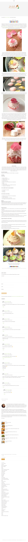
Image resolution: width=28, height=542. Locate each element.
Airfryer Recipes (3, 463)
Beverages (2, 474)
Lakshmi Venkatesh (7, 301)
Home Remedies (3, 485)
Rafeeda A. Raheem (7, 353)
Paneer (2, 512)
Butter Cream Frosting (7, 268)
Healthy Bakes (3, 471)
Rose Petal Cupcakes (20, 268)
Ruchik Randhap (14, 6)
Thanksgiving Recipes (4, 506)
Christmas (2, 482)
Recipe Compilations (4, 465)
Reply (3, 340)
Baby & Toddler (3, 466)
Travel (2, 508)
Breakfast (2, 475)
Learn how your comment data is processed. (17, 296)
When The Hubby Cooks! (4, 515)
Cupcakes (11, 268)
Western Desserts (3, 505)
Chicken (2, 476)
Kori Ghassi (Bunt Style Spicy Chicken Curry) (11, 431)
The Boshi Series (3, 507)
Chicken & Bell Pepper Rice (8, 425)
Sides (2, 513)
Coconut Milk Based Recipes (5, 479)
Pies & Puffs (3, 472)
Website (2, 289)
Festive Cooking (3, 481)
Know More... (3, 418)
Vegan (2, 514)
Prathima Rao (6, 362)
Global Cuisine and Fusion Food (5, 484)
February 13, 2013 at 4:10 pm (8, 345)
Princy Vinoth (6, 310)
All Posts (2, 464)
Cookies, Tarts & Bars (4, 470)
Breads (2, 468)
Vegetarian (2, 510)
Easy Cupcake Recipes (15, 268)
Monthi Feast (3, 483)
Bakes (2, 467)
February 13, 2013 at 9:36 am (8, 336)
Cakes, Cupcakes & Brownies (5, 469)
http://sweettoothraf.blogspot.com (7, 357)
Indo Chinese (3, 477)
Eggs (2, 480)
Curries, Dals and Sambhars (5, 511)
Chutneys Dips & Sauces (4, 478)
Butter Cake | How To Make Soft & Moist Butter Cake (12, 428)
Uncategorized (3, 509)
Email (2, 286)
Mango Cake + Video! (8, 422)
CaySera (6, 373)
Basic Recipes (3, 473)
